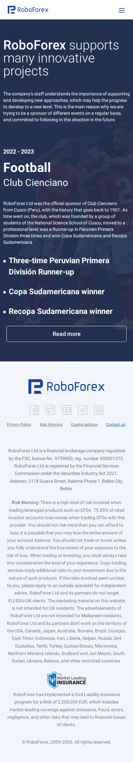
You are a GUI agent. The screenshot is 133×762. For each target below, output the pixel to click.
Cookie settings (84, 424)
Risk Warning (51, 424)
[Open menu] (121, 10)
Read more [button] (67, 333)
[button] (28, 10)
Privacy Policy (19, 424)
